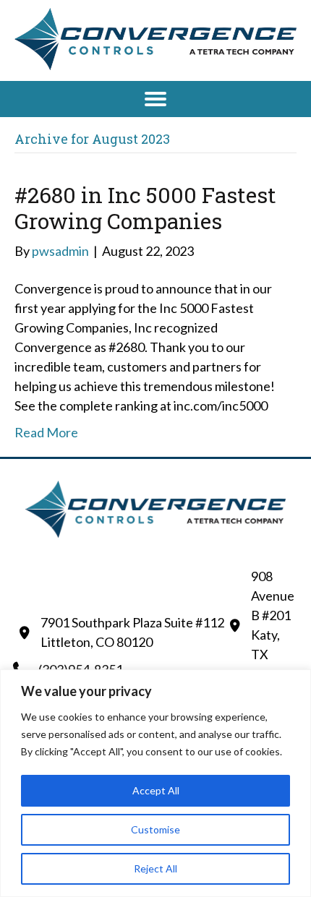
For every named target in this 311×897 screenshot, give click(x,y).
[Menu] (155, 99)
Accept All (155, 790)
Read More (46, 432)
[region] (155, 783)
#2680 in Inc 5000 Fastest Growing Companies (145, 208)
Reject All (155, 868)
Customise (155, 829)
